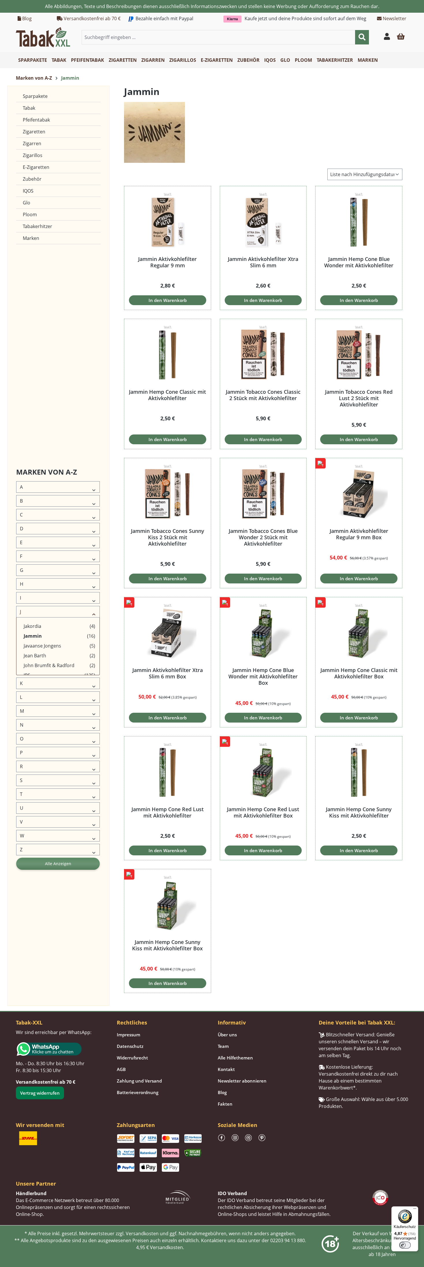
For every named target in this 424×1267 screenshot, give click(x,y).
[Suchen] (362, 37)
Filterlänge (28, 328)
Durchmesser (31, 286)
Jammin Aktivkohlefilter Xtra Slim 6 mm (263, 262)
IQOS (28, 191)
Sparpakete (35, 96)
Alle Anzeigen (58, 863)
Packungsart (30, 397)
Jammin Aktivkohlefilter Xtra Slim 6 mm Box (167, 673)
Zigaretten (34, 131)
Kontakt (226, 1069)
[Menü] (414, 1209)
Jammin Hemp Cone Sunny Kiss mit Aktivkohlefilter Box (167, 945)
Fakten (225, 1104)
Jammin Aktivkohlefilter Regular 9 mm (167, 262)
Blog (26, 18)
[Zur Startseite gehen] (43, 36)
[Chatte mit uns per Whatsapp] (60, 1049)
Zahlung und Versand (139, 1081)
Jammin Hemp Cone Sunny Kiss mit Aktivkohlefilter (359, 812)
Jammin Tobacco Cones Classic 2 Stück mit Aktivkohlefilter (263, 395)
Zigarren (32, 143)
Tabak (29, 108)
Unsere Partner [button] (36, 1183)
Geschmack (29, 355)
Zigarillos (32, 155)
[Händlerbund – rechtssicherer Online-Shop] (178, 1196)
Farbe (24, 300)
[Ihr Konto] (386, 37)
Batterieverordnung (137, 1092)
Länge (24, 369)
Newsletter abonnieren (242, 1081)
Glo (26, 202)
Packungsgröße (33, 411)
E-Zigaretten (36, 167)
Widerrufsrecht (132, 1058)
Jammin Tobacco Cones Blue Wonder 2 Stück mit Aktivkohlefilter (263, 537)
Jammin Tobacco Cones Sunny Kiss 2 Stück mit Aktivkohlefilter (167, 537)
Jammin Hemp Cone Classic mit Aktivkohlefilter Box (358, 673)
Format (25, 341)
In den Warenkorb (168, 300)
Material (26, 383)
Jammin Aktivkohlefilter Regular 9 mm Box (359, 534)
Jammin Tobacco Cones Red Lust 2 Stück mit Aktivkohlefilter (359, 398)
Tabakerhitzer (37, 226)
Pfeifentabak (36, 120)
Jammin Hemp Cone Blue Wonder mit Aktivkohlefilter (358, 262)
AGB (121, 1069)
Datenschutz (130, 1046)
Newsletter (394, 18)
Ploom (30, 214)
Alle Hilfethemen (235, 1058)
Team (223, 1046)
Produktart (28, 425)
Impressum (128, 1035)
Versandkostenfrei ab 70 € (92, 18)
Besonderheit (31, 272)
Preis (23, 438)
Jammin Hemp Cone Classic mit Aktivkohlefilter (167, 395)
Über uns (227, 1035)
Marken (31, 238)
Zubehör (32, 179)
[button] (400, 37)
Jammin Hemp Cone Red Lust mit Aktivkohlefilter (168, 812)
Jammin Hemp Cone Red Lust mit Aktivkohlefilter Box (263, 812)
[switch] (405, 1245)
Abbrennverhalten (35, 258)
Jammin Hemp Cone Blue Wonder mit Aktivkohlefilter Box (263, 676)
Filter (23, 314)
